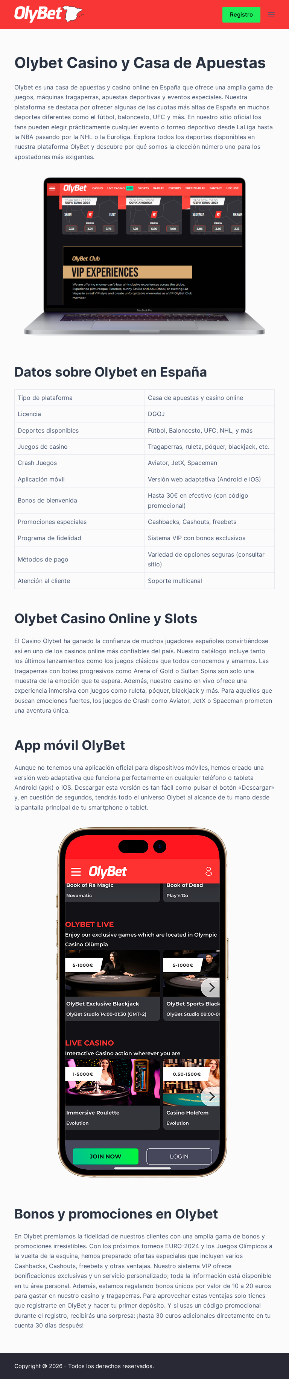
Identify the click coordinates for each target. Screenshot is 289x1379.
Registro (241, 14)
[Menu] (271, 14)
